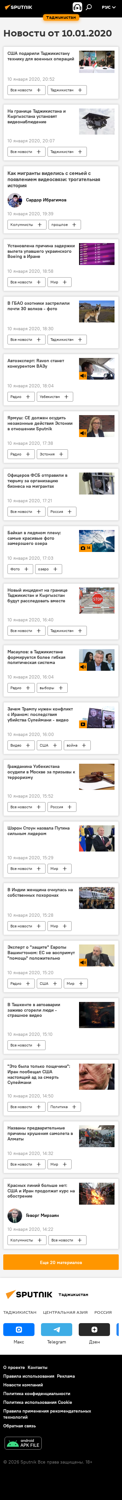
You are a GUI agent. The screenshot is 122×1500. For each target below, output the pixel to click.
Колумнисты (21, 224)
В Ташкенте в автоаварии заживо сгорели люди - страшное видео (33, 1010)
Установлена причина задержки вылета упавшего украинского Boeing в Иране (41, 251)
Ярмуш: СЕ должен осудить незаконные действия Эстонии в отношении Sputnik (40, 423)
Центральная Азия (65, 1312)
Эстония (47, 454)
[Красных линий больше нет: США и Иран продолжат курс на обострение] (97, 1194)
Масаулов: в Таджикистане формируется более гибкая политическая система (36, 657)
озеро (43, 568)
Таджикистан (62, 89)
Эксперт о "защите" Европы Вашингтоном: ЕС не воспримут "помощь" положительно (41, 952)
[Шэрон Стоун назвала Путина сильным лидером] (97, 838)
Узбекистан (50, 396)
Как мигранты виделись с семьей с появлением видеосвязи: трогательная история (53, 179)
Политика (59, 1106)
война (72, 745)
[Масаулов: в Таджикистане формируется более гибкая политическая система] (97, 660)
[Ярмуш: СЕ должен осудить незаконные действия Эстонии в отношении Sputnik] (97, 426)
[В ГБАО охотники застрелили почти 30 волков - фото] (97, 311)
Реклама (66, 1376)
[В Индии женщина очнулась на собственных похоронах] (97, 898)
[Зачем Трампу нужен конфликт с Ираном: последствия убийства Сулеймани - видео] (97, 717)
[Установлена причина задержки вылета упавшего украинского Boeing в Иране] (97, 254)
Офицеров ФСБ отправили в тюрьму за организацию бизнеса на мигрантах (37, 481)
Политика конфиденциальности (36, 1393)
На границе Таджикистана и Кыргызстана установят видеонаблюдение (36, 116)
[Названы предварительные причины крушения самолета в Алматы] (97, 1136)
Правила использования (28, 1376)
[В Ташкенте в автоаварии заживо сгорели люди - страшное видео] (97, 1015)
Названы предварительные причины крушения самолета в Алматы (40, 1133)
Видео (15, 745)
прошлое (59, 224)
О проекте (14, 1367)
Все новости (21, 89)
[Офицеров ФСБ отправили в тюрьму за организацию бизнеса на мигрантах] (97, 484)
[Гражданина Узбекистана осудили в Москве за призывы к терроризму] (97, 777)
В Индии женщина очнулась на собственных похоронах (40, 892)
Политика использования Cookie (37, 1402)
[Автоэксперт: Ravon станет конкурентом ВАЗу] (97, 369)
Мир (54, 282)
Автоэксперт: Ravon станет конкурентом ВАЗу (35, 363)
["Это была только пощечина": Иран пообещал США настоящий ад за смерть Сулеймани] (97, 1077)
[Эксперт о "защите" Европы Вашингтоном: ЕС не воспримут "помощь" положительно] (97, 955)
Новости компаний (23, 1385)
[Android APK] (23, 1444)
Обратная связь (19, 1426)
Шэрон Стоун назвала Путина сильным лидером (38, 830)
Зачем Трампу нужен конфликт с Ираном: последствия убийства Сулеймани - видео (40, 714)
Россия (56, 511)
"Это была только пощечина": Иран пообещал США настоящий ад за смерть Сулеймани (38, 1074)
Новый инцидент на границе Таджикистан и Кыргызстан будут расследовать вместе (37, 595)
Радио (15, 396)
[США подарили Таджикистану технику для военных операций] (97, 62)
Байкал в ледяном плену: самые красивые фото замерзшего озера (34, 538)
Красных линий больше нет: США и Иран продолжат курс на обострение (41, 1191)
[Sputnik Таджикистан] (19, 10)
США (44, 745)
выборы (47, 687)
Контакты (37, 1367)
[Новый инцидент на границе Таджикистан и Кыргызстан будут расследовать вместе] (97, 600)
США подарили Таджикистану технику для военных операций (40, 56)
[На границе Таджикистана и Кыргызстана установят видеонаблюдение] (97, 121)
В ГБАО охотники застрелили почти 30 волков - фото (38, 306)
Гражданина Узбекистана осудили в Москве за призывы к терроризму (41, 772)
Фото (15, 568)
